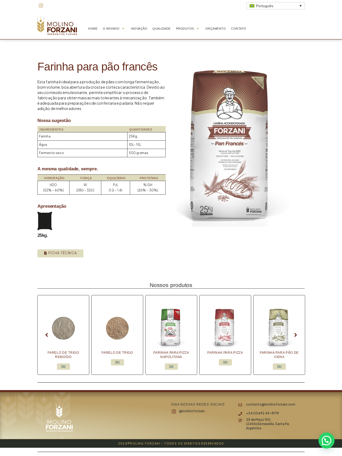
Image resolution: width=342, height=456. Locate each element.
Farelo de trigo (117, 353)
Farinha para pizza (225, 353)
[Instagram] (40, 5)
